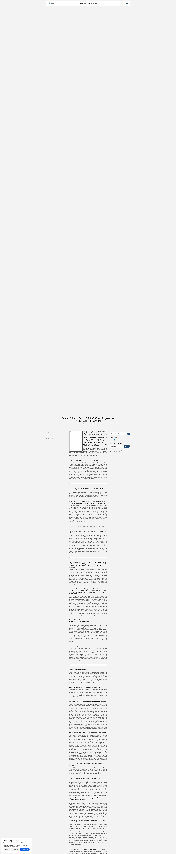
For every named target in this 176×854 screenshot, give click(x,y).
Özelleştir (6, 849)
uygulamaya (96, 471)
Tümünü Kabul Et (24, 849)
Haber (88, 3)
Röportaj (92, 3)
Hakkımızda (80, 3)
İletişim (96, 3)
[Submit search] (128, 434)
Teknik (85, 3)
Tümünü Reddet (15, 849)
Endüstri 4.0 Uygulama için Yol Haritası (94, 526)
